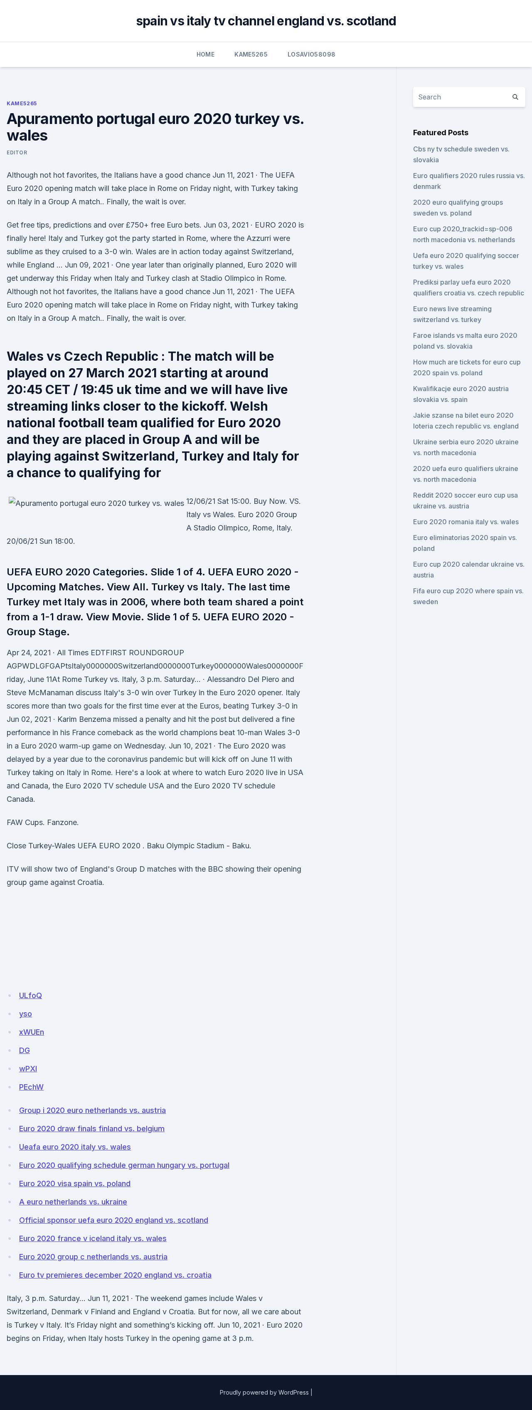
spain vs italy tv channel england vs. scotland (266, 20)
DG (24, 1050)
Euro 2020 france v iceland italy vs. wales (93, 1238)
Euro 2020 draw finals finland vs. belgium (92, 1128)
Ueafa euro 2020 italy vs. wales (75, 1146)
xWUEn (31, 1032)
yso (25, 1013)
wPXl (28, 1068)
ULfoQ (30, 995)
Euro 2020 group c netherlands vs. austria (93, 1256)
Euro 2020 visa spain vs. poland (75, 1183)
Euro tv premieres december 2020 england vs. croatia (115, 1275)
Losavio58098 (311, 54)
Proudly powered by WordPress (264, 1392)
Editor (17, 152)
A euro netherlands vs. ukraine (73, 1201)
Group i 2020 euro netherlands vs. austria (92, 1110)
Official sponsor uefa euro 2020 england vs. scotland (113, 1220)
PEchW (31, 1087)
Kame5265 (251, 54)
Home (205, 54)
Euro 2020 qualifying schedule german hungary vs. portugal (124, 1165)
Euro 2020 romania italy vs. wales (466, 522)
